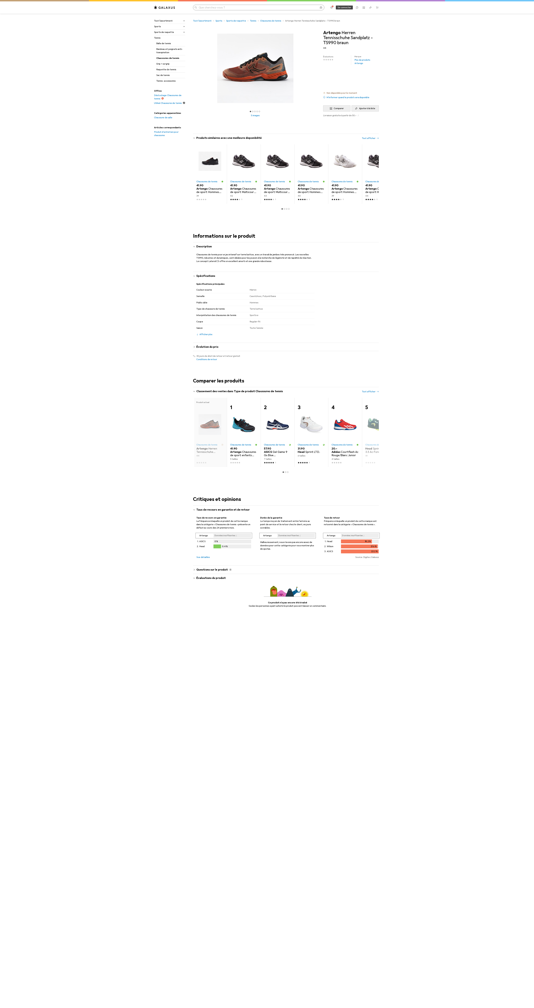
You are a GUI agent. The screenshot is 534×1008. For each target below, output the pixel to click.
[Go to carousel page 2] (284, 209)
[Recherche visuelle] (321, 7)
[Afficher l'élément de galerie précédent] (192, 68)
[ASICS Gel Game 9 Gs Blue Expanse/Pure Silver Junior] (277, 432)
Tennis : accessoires (166, 81)
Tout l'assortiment (163, 20)
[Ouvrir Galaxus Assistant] (357, 7)
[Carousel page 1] (250, 111)
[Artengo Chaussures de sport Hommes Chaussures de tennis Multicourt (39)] (345, 174)
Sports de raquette (164, 32)
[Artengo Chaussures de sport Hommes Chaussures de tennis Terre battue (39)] (210, 174)
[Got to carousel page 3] (255, 111)
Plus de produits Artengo (362, 60)
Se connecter (344, 7)
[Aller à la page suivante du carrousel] (374, 174)
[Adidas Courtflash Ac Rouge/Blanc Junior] (345, 432)
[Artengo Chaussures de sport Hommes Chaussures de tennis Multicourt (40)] (311, 174)
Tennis (157, 38)
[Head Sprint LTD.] (311, 432)
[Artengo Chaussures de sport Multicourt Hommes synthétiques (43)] (277, 174)
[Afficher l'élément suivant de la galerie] (318, 68)
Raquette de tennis (166, 69)
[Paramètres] (331, 7)
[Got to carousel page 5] (259, 111)
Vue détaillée (203, 557)
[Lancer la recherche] (196, 7)
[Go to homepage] (164, 7)
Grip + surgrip (163, 63)
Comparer (339, 108)
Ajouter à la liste (367, 108)
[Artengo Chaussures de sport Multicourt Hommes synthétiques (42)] (244, 174)
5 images (255, 115)
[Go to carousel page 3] (286, 209)
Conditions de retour (206, 359)
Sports (157, 26)
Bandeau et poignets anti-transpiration (169, 51)
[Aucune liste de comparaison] (364, 7)
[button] (351, 93)
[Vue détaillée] (223, 541)
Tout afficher (368, 138)
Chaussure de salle (163, 117)
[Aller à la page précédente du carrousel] (198, 174)
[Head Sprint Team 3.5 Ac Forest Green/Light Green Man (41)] (379, 432)
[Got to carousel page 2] (252, 111)
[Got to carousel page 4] (257, 111)
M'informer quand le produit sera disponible (348, 97)
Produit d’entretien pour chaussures (166, 134)
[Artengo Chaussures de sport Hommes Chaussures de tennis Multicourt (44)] (379, 174)
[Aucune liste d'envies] (370, 7)
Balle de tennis (163, 43)
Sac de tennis (163, 75)
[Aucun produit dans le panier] (377, 7)
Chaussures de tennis (167, 58)
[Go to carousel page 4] (289, 209)
